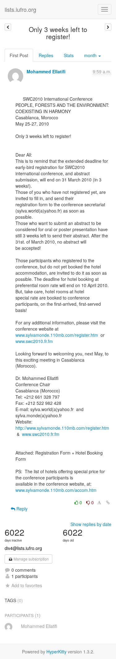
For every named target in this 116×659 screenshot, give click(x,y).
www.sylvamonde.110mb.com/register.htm (56, 335)
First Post (19, 55)
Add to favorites (26, 585)
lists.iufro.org (20, 9)
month (91, 55)
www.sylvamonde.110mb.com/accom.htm (56, 490)
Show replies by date (91, 524)
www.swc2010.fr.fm (34, 341)
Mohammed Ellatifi (46, 71)
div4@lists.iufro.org (23, 548)
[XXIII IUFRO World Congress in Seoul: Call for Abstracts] (108, 27)
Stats (69, 55)
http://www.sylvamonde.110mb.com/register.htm (62, 428)
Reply (21, 509)
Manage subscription (31, 558)
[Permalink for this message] (108, 502)
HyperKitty (56, 651)
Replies (46, 55)
